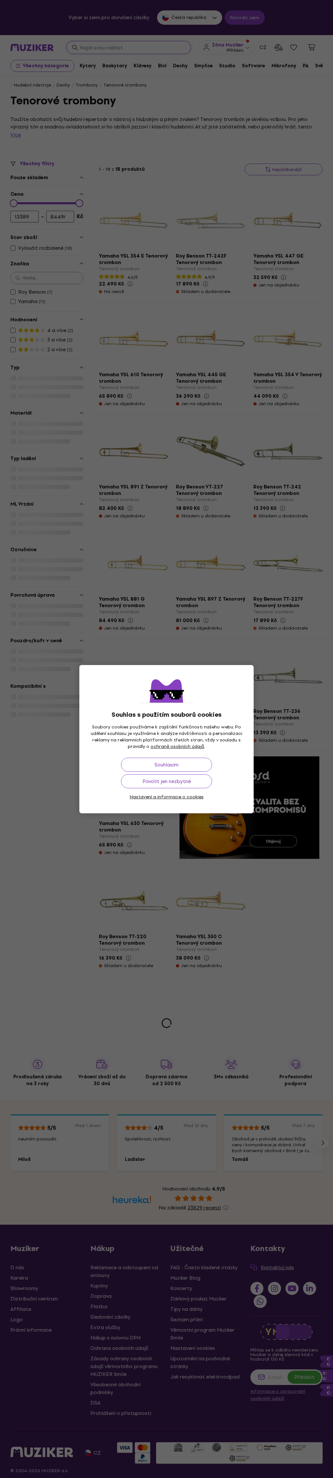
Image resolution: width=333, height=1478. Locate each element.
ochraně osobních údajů (177, 746)
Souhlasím (166, 765)
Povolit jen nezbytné (166, 781)
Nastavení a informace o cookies (167, 796)
